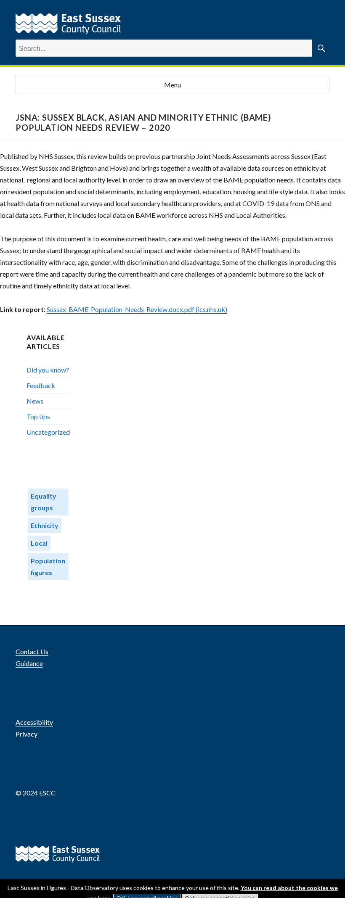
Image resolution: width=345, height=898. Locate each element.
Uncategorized (48, 432)
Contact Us (32, 651)
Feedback (41, 385)
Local (39, 543)
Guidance (29, 663)
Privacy (26, 734)
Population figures (48, 566)
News (35, 401)
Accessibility (34, 722)
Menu (172, 85)
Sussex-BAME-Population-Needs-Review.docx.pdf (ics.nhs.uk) (137, 309)
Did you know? (48, 370)
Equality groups (43, 502)
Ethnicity (44, 525)
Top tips (38, 416)
